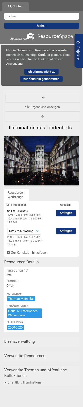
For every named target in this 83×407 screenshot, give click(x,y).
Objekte (78, 50)
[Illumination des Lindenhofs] (41, 160)
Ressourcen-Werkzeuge (16, 195)
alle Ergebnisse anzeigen (42, 107)
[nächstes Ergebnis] (42, 116)
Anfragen (66, 213)
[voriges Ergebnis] (44, 97)
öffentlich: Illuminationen (24, 382)
